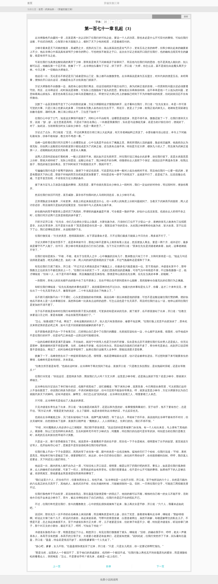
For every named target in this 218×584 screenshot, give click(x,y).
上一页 (56, 566)
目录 (108, 566)
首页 (29, 3)
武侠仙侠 (49, 9)
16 (105, 21)
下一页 (160, 566)
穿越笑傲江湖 (65, 9)
